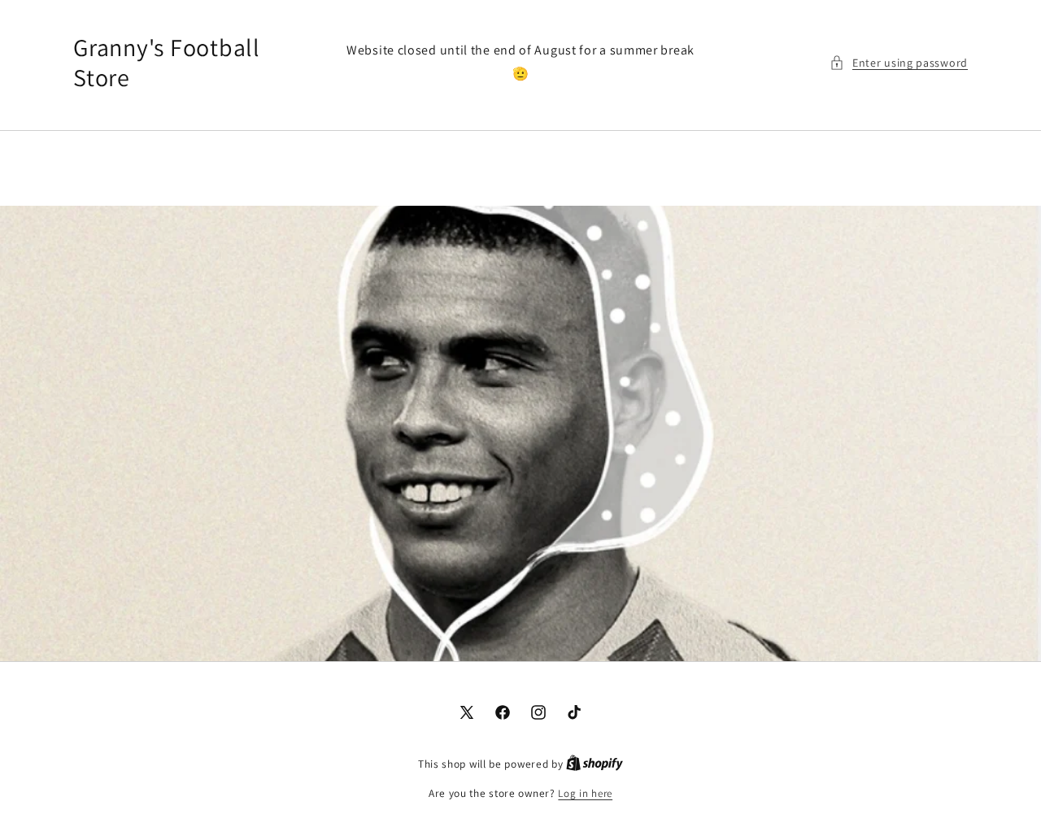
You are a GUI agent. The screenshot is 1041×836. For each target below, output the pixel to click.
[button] (899, 63)
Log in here (585, 793)
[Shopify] (594, 764)
